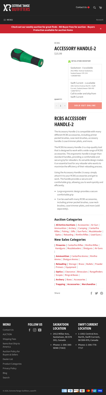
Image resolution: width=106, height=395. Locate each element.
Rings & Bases (71, 275)
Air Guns (99, 248)
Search (6, 377)
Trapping (60, 284)
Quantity (58, 99)
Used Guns (96, 234)
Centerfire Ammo (79, 256)
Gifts (73, 231)
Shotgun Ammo (70, 259)
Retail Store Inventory (81, 61)
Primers (59, 267)
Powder (99, 264)
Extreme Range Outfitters (19, 390)
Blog (5, 373)
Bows (69, 279)
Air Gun (94, 225)
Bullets (89, 264)
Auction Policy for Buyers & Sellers (11, 353)
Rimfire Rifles (82, 234)
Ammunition (60, 228)
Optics (58, 234)
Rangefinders (96, 271)
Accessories (83, 225)
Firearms (60, 245)
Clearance (70, 271)
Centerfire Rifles (75, 245)
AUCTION (7, 334)
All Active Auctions (65, 225)
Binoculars (82, 271)
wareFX (33, 390)
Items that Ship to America (11, 345)
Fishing (65, 231)
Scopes (59, 275)
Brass (81, 264)
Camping (82, 228)
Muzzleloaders (74, 248)
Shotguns (87, 248)
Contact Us (8, 330)
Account (99, 19)
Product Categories (12, 364)
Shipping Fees (9, 339)
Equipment (71, 267)
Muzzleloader (95, 231)
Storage (72, 264)
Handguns (60, 248)
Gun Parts (82, 231)
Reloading (68, 234)
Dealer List (8, 359)
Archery (72, 228)
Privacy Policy (9, 368)
